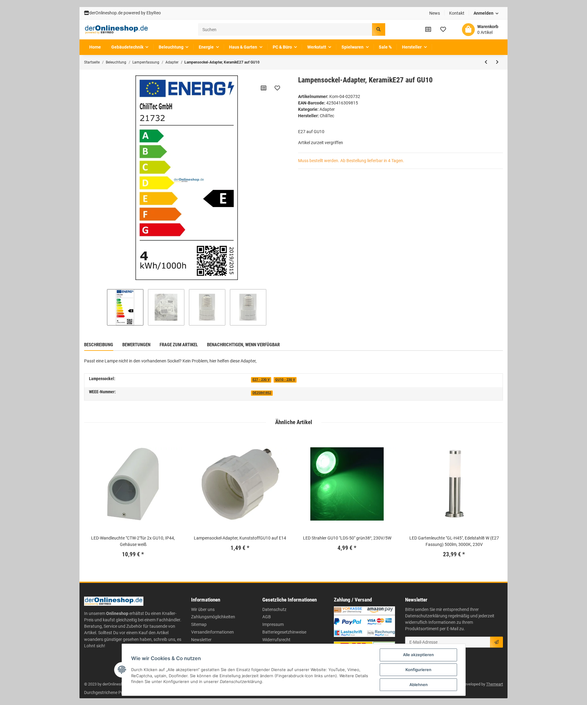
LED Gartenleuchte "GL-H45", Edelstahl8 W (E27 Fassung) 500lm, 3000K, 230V (454, 541)
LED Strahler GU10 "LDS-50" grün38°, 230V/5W (347, 538)
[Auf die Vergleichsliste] (263, 88)
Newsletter (201, 639)
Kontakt (456, 13)
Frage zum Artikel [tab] (179, 344)
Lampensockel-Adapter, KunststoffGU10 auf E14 (240, 538)
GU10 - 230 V (285, 380)
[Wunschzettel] (443, 29)
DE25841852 (262, 393)
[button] (486, 13)
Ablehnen (418, 684)
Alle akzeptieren (418, 654)
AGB (266, 616)
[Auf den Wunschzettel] (277, 88)
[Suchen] (378, 29)
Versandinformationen (212, 632)
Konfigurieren (418, 669)
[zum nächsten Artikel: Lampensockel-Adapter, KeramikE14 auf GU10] (497, 62)
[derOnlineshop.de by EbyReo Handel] (116, 29)
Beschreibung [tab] (98, 344)
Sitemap (199, 624)
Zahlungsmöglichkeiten (213, 616)
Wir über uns (203, 609)
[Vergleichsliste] (428, 29)
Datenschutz (274, 609)
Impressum (273, 624)
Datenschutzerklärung (426, 615)
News (434, 13)
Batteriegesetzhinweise (284, 632)
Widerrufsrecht (276, 639)
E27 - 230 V (261, 380)
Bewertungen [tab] (136, 344)
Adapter (327, 109)
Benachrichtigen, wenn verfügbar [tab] (243, 344)
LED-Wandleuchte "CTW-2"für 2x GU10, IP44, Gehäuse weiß (133, 541)
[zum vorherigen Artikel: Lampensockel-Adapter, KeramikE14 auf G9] (486, 62)
